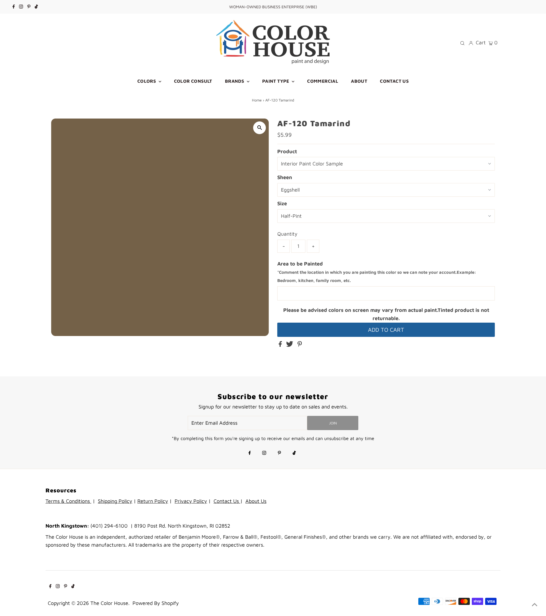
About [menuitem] (359, 81)
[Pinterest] (29, 7)
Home (257, 100)
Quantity (287, 234)
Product (287, 151)
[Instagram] (21, 7)
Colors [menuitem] (147, 81)
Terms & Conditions (68, 501)
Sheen (284, 177)
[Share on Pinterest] (299, 345)
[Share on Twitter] (290, 345)
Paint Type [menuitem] (276, 81)
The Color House (109, 603)
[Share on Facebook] (281, 345)
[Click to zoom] (259, 127)
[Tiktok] (36, 7)
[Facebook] (13, 7)
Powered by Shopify (156, 603)
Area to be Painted (376, 272)
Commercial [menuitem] (322, 81)
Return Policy (152, 501)
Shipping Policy (115, 501)
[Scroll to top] (534, 604)
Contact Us (227, 501)
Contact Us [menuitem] (394, 81)
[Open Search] (462, 42)
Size (282, 203)
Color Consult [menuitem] (193, 81)
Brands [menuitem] (235, 81)
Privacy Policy (191, 501)
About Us (255, 501)
